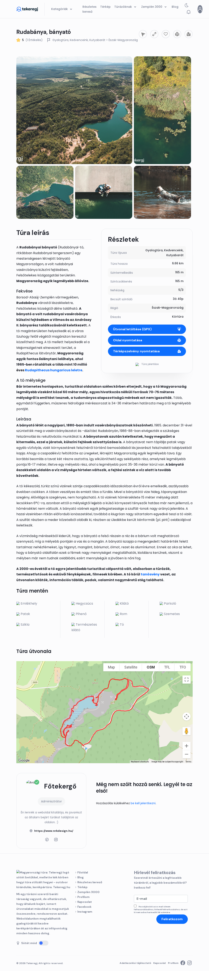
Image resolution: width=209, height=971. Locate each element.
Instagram (84, 911)
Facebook (84, 907)
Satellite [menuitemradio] (130, 667)
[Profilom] (200, 9)
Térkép (82, 887)
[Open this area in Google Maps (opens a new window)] (24, 760)
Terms (188, 762)
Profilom (83, 897)
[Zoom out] (186, 754)
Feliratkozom (172, 919)
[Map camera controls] (186, 716)
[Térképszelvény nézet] (189, 34)
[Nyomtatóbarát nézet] (177, 34)
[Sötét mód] (43, 943)
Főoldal (82, 872)
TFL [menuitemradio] (167, 667)
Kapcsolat (84, 902)
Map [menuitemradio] (111, 667)
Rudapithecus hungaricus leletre (53, 370)
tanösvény (150, 574)
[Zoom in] (186, 746)
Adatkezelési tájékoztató (135, 963)
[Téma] (187, 6)
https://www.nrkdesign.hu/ (53, 830)
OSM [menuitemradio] (151, 667)
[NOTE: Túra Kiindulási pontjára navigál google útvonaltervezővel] (143, 34)
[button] (189, 12)
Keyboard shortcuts (140, 762)
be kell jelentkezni (143, 803)
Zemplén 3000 (88, 892)
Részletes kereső (89, 882)
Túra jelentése (150, 364)
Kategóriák (60, 9)
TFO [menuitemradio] (182, 667)
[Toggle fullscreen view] (186, 679)
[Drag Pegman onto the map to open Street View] (186, 731)
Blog (80, 877)
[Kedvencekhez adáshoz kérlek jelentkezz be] (166, 34)
